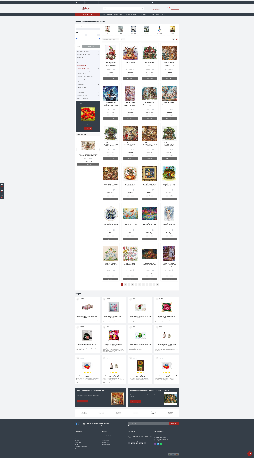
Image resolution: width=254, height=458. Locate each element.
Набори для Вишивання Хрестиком (107, 18)
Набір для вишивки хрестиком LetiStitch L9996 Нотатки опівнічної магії (130, 104)
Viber (155, 444)
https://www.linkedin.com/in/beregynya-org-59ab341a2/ (134, 443)
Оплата (95, 2)
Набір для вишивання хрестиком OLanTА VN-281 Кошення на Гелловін (149, 184)
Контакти (77, 440)
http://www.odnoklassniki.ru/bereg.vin (145, 443)
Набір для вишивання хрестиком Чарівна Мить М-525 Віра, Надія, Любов (111, 265)
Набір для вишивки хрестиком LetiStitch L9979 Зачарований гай (149, 265)
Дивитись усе (82, 401)
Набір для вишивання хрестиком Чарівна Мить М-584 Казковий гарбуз (169, 184)
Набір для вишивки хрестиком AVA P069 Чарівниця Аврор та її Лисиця (111, 104)
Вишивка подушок (82, 81)
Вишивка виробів (81, 62)
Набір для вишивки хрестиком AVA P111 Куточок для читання (111, 184)
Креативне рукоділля (82, 98)
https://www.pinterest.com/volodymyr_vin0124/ (137, 443)
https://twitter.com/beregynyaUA (132, 443)
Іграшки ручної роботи (83, 51)
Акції (76, 448)
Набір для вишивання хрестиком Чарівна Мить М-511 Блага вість (169, 224)
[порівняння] (98, 140)
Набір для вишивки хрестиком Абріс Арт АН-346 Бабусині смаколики (111, 64)
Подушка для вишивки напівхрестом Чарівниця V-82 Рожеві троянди (166, 317)
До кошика (88, 164)
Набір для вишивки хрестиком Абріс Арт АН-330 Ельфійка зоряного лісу (111, 224)
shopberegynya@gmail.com (160, 437)
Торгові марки (143, 14)
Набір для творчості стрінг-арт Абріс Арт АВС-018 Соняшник (140, 375)
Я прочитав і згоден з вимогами (139, 425)
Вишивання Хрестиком (92, 18)
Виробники (77, 444)
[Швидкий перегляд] (98, 142)
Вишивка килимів (82, 73)
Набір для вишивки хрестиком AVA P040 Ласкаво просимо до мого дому (111, 144)
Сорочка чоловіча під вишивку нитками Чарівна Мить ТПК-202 (166, 345)
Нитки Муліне (81, 92)
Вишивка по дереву (82, 79)
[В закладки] (98, 138)
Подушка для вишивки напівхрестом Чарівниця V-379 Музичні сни (114, 345)
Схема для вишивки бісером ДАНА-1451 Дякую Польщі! (87, 375)
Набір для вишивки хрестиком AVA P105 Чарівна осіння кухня (150, 144)
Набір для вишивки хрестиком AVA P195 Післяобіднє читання (169, 64)
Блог (163, 14)
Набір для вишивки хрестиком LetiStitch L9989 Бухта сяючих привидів (149, 224)
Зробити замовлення (175, 9)
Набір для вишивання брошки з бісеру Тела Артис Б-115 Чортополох (140, 317)
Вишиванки (80, 57)
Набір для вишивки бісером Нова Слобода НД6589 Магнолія (87, 317)
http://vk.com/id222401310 (142, 443)
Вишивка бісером (107, 14)
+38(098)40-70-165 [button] (160, 435)
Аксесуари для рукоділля (131, 14)
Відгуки (157, 14)
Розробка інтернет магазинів (80, 453)
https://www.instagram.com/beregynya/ (140, 443)
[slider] (77, 38)
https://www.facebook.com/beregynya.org (129, 443)
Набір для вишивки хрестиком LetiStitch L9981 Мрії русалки (130, 224)
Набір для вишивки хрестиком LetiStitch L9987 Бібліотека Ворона (169, 265)
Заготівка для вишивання (84, 90)
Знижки (152, 14)
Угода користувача (137, 425)
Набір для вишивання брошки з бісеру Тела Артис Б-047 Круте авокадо (140, 345)
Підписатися (173, 423)
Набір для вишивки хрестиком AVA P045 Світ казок (130, 144)
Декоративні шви (82, 87)
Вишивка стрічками (82, 95)
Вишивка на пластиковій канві (85, 76)
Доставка (101, 2)
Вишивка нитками (118, 14)
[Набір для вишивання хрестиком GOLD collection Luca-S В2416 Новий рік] (88, 145)
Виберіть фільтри (91, 46)
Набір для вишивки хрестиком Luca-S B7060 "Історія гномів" (130, 265)
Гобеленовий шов (82, 84)
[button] (2, 196)
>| (157, 284)
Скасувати (79, 46)
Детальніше (88, 128)
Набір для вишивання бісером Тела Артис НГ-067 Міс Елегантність (114, 317)
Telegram (158, 444)
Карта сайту (78, 442)
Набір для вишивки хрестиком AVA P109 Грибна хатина (150, 64)
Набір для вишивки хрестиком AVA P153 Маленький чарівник (130, 184)
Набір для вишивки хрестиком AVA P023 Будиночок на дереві (169, 144)
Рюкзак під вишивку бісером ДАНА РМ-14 (87, 344)
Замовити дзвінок (156, 9)
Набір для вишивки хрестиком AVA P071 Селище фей (150, 104)
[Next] (99, 149)
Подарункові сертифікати (81, 446)
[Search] (142, 8)
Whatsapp (161, 444)
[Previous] (76, 149)
